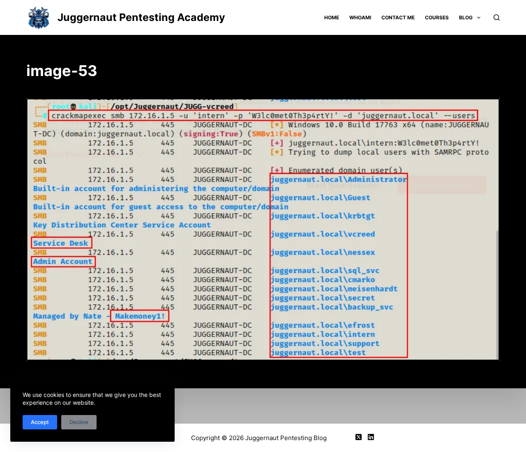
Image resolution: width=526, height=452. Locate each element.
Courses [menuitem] (437, 17)
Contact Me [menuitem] (398, 17)
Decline (78, 422)
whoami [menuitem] (360, 17)
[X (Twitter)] (358, 437)
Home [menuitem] (331, 17)
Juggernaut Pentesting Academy (141, 17)
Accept (40, 422)
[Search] (497, 17)
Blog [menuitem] (466, 17)
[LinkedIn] (371, 437)
